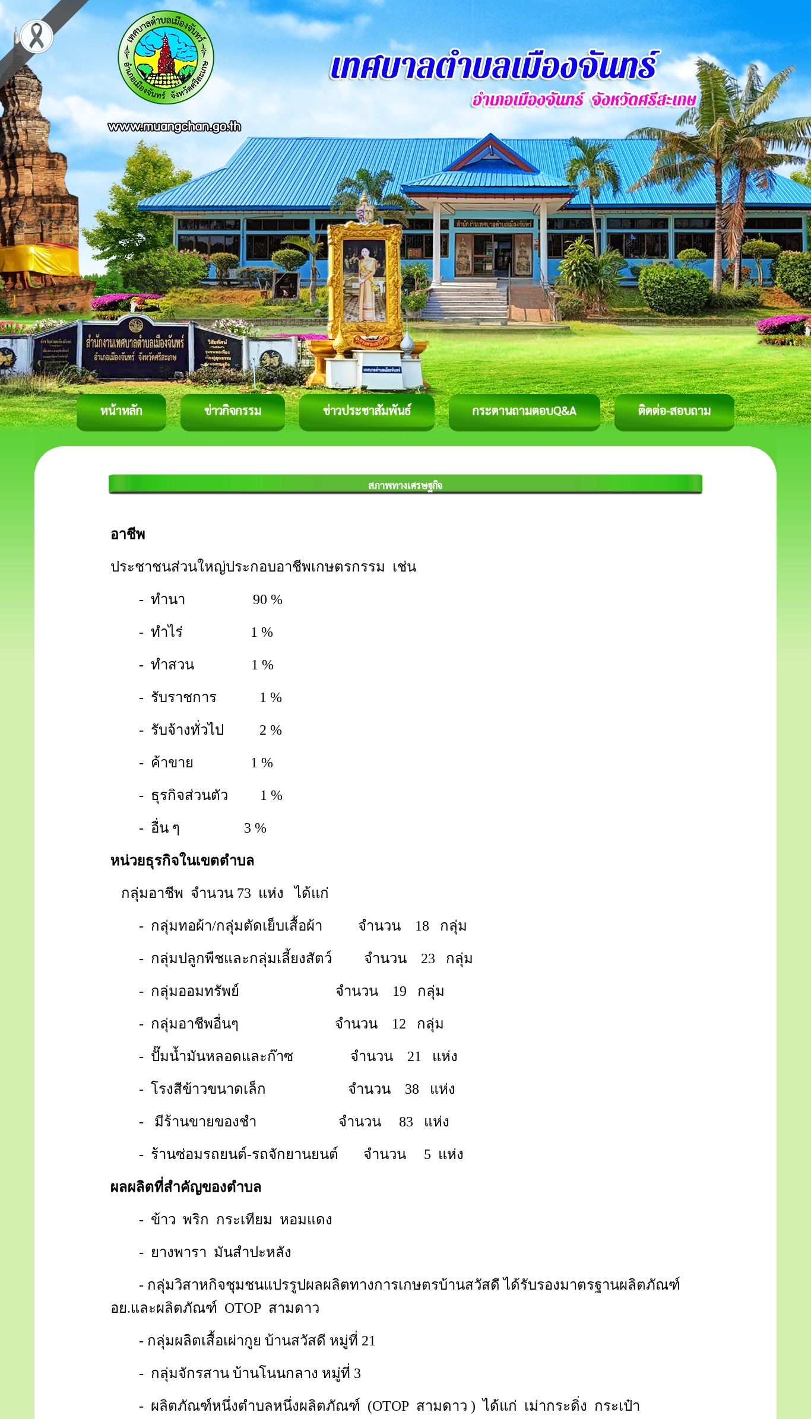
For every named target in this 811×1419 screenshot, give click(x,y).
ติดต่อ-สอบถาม (674, 410)
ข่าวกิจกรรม (232, 410)
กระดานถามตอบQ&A (524, 410)
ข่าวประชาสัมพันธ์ (367, 410)
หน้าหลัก (121, 410)
